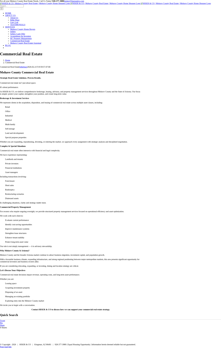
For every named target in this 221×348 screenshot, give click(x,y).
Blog (219, 340)
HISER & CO (200, 340)
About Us (211, 340)
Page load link (6, 347)
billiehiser (23, 67)
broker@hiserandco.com (74, 1)
